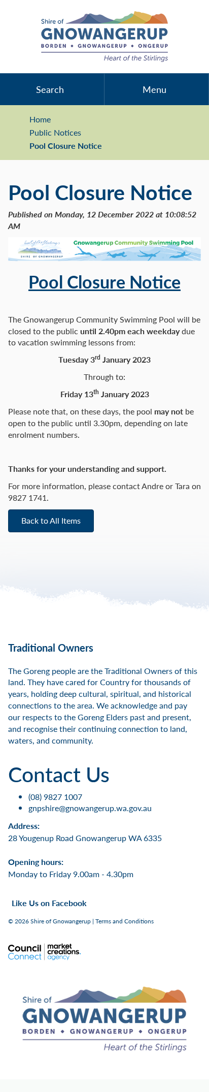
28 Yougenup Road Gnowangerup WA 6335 (85, 838)
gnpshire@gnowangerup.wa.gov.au (90, 808)
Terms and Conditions (124, 921)
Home (40, 119)
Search (50, 89)
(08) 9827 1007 (55, 796)
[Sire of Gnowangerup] (104, 36)
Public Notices (55, 133)
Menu (154, 89)
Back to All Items (51, 520)
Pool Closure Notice (65, 146)
